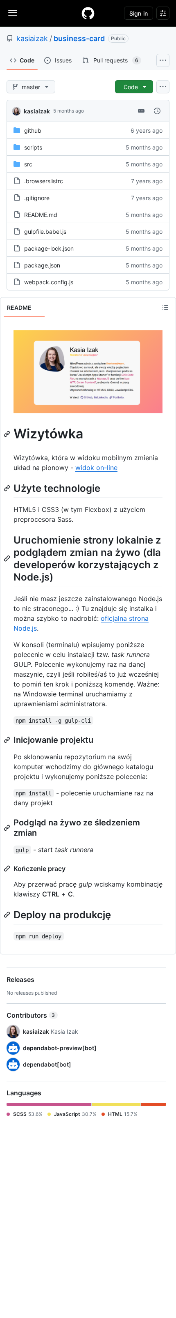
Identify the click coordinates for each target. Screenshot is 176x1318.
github (32, 130)
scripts (33, 147)
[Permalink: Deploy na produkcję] (8, 914)
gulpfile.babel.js (45, 231)
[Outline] (165, 307)
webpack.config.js (48, 282)
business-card (79, 38)
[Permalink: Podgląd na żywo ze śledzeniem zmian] (8, 828)
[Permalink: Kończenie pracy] (8, 868)
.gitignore (37, 197)
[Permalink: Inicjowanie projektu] (8, 740)
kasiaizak (32, 38)
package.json (42, 265)
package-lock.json (49, 248)
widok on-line (96, 467)
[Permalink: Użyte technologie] (8, 488)
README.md (40, 214)
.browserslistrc (43, 180)
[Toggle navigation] (13, 13)
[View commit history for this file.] (157, 111)
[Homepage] (88, 13)
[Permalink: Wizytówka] (8, 434)
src (28, 164)
